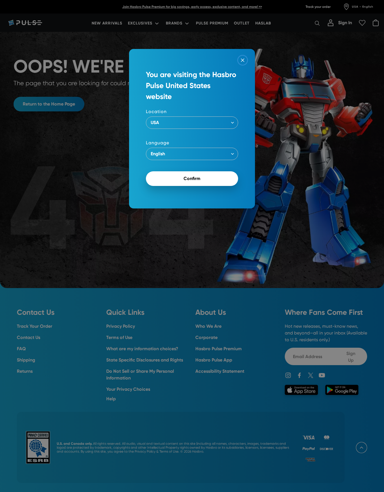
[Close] (242, 60)
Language (157, 142)
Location (156, 111)
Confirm (192, 178)
